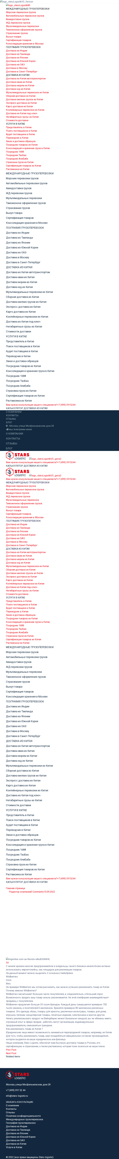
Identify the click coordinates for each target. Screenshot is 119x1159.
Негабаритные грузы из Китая (22, 116)
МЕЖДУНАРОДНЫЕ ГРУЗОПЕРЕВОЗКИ (27, 8)
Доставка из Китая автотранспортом (26, 78)
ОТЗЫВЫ (11, 419)
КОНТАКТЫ (12, 415)
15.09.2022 (49, 891)
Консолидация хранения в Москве (25, 43)
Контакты (11, 1109)
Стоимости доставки (17, 120)
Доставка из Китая (16, 1143)
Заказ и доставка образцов (21, 141)
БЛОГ (9, 422)
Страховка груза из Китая (20, 162)
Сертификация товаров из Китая (23, 165)
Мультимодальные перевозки (22, 26)
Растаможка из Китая (17, 169)
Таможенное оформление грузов (24, 29)
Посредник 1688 (15, 151)
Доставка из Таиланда (18, 54)
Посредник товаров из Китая (22, 144)
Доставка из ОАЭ (15, 64)
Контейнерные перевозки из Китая (25, 110)
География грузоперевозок (21, 1123)
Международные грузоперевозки (24, 1119)
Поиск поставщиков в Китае (21, 130)
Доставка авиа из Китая (19, 82)
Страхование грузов (17, 33)
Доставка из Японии (17, 57)
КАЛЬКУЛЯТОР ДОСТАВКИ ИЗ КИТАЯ (27, 408)
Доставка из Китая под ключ (21, 113)
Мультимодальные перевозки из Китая (27, 92)
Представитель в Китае (19, 127)
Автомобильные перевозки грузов (25, 15)
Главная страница (15, 888)
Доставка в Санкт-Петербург (21, 71)
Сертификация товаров (18, 40)
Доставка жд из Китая (18, 89)
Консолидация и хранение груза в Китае (28, 148)
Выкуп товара (13, 36)
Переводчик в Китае (17, 137)
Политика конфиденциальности (23, 1116)
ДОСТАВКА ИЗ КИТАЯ (18, 75)
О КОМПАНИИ (14, 412)
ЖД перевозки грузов (18, 22)
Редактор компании (20, 891)
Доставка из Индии (16, 50)
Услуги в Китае (14, 1147)
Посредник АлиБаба (17, 158)
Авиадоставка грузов (17, 19)
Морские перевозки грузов (21, 12)
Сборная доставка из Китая (20, 96)
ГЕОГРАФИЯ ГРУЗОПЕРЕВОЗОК (23, 47)
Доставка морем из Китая (20, 85)
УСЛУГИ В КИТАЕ (15, 123)
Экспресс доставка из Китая (21, 103)
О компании (12, 1105)
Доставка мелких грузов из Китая (24, 99)
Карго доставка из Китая (19, 106)
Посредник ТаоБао (16, 155)
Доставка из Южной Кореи (20, 61)
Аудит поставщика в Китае (20, 134)
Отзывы (10, 1112)
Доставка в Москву (16, 68)
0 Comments (37, 891)
